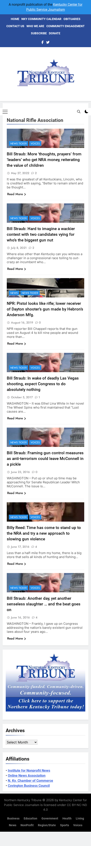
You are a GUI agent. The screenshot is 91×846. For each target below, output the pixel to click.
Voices (35, 143)
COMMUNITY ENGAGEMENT (65, 26)
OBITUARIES (71, 19)
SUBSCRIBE (39, 33)
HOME (15, 19)
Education (30, 818)
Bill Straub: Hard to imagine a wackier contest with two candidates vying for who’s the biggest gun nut (41, 234)
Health (67, 818)
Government (49, 818)
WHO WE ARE (35, 26)
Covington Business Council (29, 786)
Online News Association (27, 776)
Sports (64, 825)
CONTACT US (15, 26)
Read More (15, 194)
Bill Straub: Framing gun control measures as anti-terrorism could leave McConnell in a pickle (45, 458)
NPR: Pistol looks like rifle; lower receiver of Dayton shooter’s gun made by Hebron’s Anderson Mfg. (45, 309)
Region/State (47, 825)
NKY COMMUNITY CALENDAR (41, 19)
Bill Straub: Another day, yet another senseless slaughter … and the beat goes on (43, 604)
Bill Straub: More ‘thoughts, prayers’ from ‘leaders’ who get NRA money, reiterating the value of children (44, 160)
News (14, 293)
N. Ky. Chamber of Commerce (30, 781)
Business (13, 818)
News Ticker (18, 143)
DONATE (54, 33)
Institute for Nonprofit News (29, 771)
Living (80, 818)
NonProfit (27, 825)
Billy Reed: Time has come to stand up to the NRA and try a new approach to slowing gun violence (44, 533)
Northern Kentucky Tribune (22, 800)
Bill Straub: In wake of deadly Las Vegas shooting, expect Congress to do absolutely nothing (43, 384)
